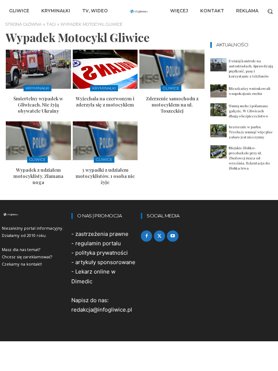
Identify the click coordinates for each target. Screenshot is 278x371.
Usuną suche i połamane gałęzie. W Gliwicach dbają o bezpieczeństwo (248, 110)
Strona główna (23, 24)
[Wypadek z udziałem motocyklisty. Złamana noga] (38, 141)
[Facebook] (146, 236)
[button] (270, 11)
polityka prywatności (101, 252)
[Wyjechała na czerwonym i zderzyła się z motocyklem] (105, 69)
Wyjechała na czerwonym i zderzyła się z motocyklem (105, 101)
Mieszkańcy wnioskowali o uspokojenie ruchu (249, 91)
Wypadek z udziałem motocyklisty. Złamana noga (38, 176)
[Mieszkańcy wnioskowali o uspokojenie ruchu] (218, 90)
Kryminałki (37, 88)
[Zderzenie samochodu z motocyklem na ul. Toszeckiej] (172, 69)
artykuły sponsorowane (105, 262)
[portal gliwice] (35, 214)
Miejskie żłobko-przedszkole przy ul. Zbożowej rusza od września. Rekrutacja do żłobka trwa (249, 158)
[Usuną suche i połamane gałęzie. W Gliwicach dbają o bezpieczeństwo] (218, 109)
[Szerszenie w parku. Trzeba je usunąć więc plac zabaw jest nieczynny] (218, 130)
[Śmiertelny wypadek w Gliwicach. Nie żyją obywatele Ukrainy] (38, 69)
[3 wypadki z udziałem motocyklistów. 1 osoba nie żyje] (105, 141)
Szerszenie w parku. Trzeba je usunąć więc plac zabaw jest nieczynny (251, 131)
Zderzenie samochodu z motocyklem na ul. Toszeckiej (172, 104)
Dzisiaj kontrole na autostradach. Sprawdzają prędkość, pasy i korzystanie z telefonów (251, 68)
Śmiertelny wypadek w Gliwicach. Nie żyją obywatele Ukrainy (38, 104)
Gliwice (171, 88)
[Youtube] (172, 236)
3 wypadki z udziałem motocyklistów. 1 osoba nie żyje (105, 176)
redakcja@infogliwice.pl (101, 309)
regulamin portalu (98, 243)
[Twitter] (159, 236)
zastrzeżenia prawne (102, 233)
